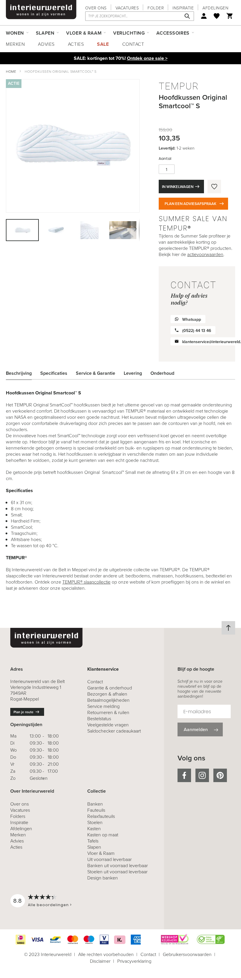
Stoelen (95, 822)
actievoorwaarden (205, 254)
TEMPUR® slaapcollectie (86, 582)
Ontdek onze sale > (147, 58)
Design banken (102, 877)
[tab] (23, 373)
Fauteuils (96, 810)
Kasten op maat (102, 834)
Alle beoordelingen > (50, 904)
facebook (184, 775)
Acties (76, 44)
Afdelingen (215, 8)
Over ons (96, 8)
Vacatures (127, 8)
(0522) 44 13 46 (196, 331)
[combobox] (139, 16)
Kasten (94, 828)
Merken (15, 44)
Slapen (94, 847)
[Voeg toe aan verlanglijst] (214, 186)
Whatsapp (191, 319)
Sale (103, 44)
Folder (156, 8)
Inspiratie (183, 8)
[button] (56, 230)
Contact (133, 44)
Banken (95, 804)
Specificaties (53, 373)
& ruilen (108, 712)
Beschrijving (19, 373)
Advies (46, 44)
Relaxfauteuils (101, 816)
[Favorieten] (217, 16)
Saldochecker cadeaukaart (114, 731)
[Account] (204, 16)
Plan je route (24, 712)
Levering (133, 373)
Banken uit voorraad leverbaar (117, 865)
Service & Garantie (95, 373)
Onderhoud (162, 373)
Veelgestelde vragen (108, 724)
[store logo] (41, 9)
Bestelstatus (99, 718)
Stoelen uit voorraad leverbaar (117, 871)
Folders (17, 816)
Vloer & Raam (101, 853)
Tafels (92, 841)
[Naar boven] (228, 628)
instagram (202, 775)
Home (11, 71)
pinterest (220, 775)
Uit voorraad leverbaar (109, 859)
